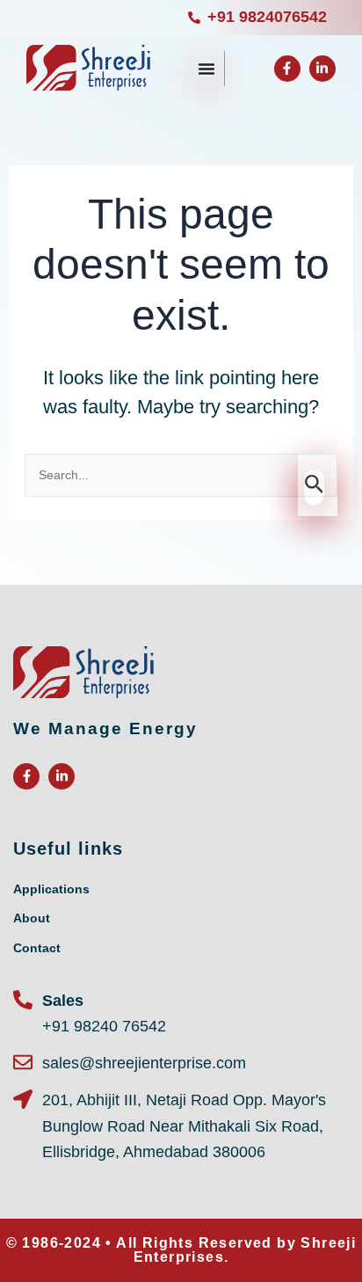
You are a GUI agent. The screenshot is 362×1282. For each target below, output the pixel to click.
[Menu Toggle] (206, 68)
